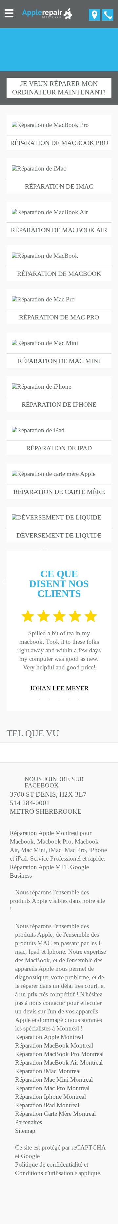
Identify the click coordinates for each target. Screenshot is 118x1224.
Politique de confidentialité (48, 1164)
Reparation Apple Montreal (49, 1036)
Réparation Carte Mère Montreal (55, 1113)
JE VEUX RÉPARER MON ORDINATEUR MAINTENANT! (59, 88)
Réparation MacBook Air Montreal (59, 1062)
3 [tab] (59, 699)
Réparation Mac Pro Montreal (52, 1088)
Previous (11, 649)
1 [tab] (39, 699)
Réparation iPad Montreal (47, 1105)
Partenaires (28, 1122)
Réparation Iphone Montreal (50, 1096)
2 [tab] (49, 699)
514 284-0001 (30, 803)
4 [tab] (69, 699)
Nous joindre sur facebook (54, 782)
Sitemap (25, 1130)
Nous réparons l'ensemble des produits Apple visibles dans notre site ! (57, 901)
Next (106, 649)
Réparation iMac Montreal (48, 1071)
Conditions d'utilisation (44, 1173)
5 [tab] (78, 699)
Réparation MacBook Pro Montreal (59, 1054)
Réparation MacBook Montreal (54, 1045)
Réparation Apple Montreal (44, 832)
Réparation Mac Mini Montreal (54, 1079)
